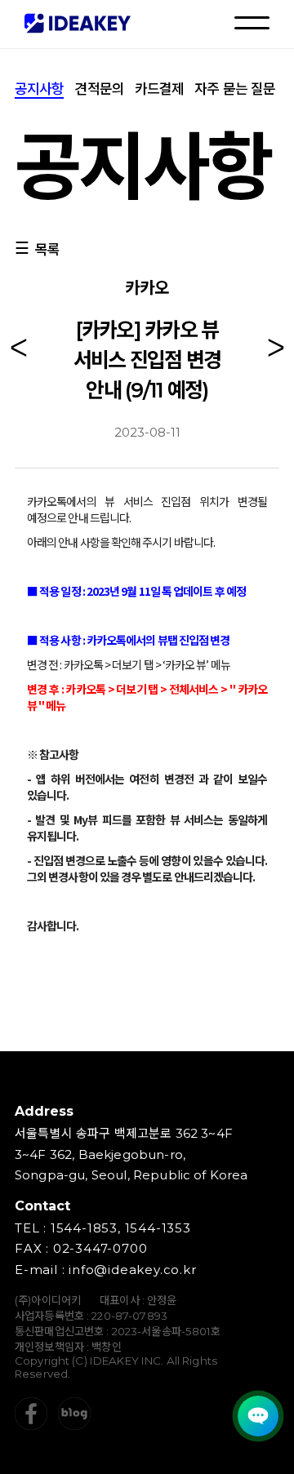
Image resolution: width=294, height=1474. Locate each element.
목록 (47, 250)
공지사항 (39, 89)
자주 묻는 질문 (234, 89)
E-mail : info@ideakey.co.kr (106, 1269)
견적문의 (98, 89)
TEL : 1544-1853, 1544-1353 (103, 1228)
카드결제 (159, 89)
